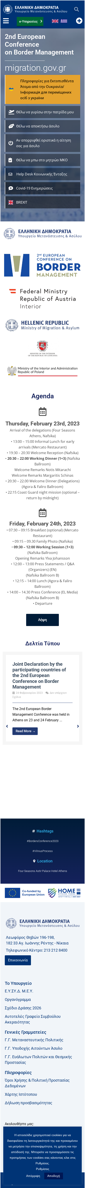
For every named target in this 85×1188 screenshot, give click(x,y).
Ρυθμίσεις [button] (42, 1169)
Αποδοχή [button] (53, 1176)
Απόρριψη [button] (33, 1176)
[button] (76, 9)
